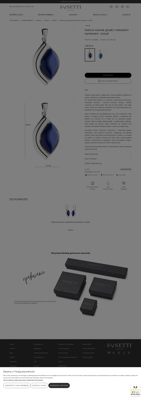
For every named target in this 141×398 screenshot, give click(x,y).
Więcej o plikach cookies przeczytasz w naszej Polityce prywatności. (23, 380)
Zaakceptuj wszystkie (59, 385)
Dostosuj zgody (39, 385)
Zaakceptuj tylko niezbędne (17, 385)
